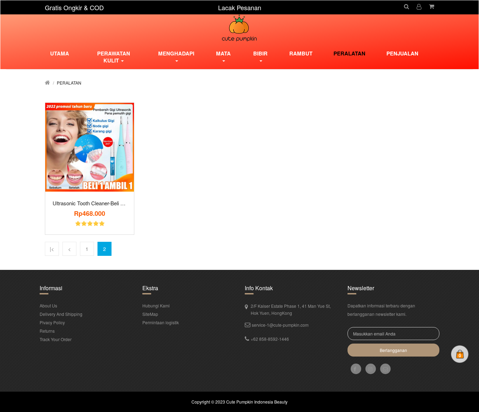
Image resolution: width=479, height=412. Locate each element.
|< (52, 248)
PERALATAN (69, 83)
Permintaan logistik (160, 322)
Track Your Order (56, 339)
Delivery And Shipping (61, 314)
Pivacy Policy (52, 322)
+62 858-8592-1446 (270, 339)
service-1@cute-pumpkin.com (280, 325)
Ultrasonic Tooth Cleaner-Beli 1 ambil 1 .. (90, 203)
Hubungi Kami (156, 305)
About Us (48, 305)
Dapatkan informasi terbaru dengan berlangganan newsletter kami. (381, 310)
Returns (47, 331)
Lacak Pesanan (239, 7)
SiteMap (150, 314)
